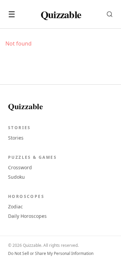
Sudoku (16, 177)
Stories (16, 138)
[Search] (109, 14)
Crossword (20, 167)
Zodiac (15, 206)
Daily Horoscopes (27, 216)
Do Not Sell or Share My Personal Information (50, 253)
